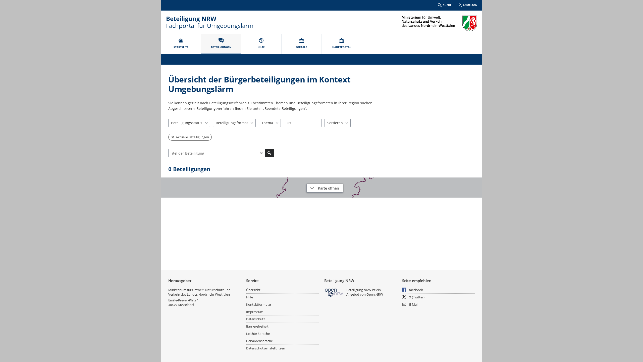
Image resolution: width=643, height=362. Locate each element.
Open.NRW (374, 294)
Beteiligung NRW (191, 18)
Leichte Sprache (258, 333)
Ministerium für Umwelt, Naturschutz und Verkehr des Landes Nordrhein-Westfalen (199, 292)
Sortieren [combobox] (335, 122)
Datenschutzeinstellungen (265, 348)
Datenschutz (255, 319)
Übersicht (253, 290)
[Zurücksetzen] (261, 153)
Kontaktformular (258, 304)
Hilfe (249, 297)
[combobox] (303, 123)
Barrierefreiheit (257, 326)
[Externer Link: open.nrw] (334, 292)
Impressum (254, 311)
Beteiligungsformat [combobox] (232, 122)
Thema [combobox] (267, 122)
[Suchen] (269, 153)
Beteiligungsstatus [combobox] (186, 122)
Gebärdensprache (259, 341)
